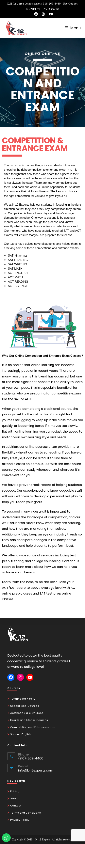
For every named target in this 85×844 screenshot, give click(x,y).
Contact (15, 805)
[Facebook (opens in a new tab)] (36, 14)
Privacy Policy (19, 820)
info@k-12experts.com (35, 770)
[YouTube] (29, 677)
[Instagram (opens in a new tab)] (43, 14)
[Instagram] (20, 677)
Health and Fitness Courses (29, 720)
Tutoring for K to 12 (23, 699)
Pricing (15, 791)
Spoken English (20, 734)
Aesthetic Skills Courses (26, 713)
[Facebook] (10, 677)
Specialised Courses (24, 706)
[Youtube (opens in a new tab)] (50, 14)
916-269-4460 (52, 3)
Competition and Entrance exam (32, 727)
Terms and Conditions (25, 813)
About (14, 798)
